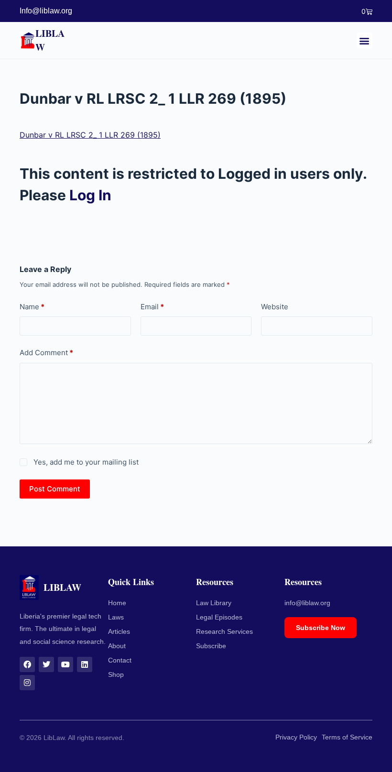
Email (152, 306)
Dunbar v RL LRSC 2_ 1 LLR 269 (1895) (90, 135)
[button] (364, 40)
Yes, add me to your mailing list (85, 462)
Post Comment (54, 488)
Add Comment (46, 352)
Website (274, 306)
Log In (90, 195)
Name (32, 306)
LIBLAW (50, 40)
